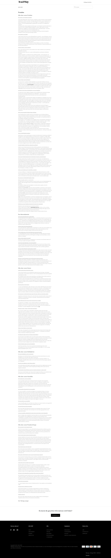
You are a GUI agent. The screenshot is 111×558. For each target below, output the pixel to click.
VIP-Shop (66, 533)
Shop (30, 529)
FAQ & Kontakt (50, 529)
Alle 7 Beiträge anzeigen (23, 500)
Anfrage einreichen (87, 2)
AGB (83, 529)
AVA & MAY (20, 7)
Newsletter (31, 535)
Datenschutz (85, 531)
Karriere (30, 533)
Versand (48, 531)
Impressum (84, 533)
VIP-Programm (67, 531)
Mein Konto (67, 529)
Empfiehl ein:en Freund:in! (70, 535)
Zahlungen (49, 533)
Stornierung (49, 537)
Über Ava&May (31, 531)
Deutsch (87, 555)
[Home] (23, 3)
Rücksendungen (50, 535)
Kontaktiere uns (55, 515)
